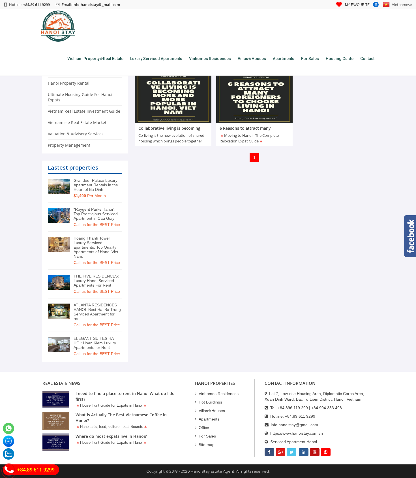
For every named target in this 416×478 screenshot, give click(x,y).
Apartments (283, 58)
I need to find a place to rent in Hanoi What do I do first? (125, 396)
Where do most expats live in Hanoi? (111, 436)
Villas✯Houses (252, 58)
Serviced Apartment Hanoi (293, 441)
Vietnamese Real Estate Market (77, 122)
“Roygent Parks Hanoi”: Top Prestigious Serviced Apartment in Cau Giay (96, 214)
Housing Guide (339, 58)
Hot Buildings (210, 402)
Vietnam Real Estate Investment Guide (84, 111)
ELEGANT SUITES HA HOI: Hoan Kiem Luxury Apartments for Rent (95, 343)
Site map (207, 444)
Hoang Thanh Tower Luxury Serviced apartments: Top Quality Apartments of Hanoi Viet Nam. (96, 247)
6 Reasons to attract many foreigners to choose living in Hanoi (254, 130)
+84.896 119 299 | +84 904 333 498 (310, 408)
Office (204, 427)
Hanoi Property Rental (68, 83)
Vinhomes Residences (210, 58)
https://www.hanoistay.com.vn (296, 433)
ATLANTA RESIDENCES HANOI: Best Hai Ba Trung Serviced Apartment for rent (97, 312)
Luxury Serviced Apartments (156, 58)
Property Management (69, 145)
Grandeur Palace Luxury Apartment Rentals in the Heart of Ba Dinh (96, 185)
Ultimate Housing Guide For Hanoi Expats (80, 97)
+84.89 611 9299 (300, 416)
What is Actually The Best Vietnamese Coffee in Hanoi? (121, 417)
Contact (367, 58)
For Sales (310, 58)
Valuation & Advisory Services (76, 133)
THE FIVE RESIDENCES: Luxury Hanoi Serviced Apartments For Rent (96, 280)
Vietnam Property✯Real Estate (95, 58)
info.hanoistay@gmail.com (96, 4)
